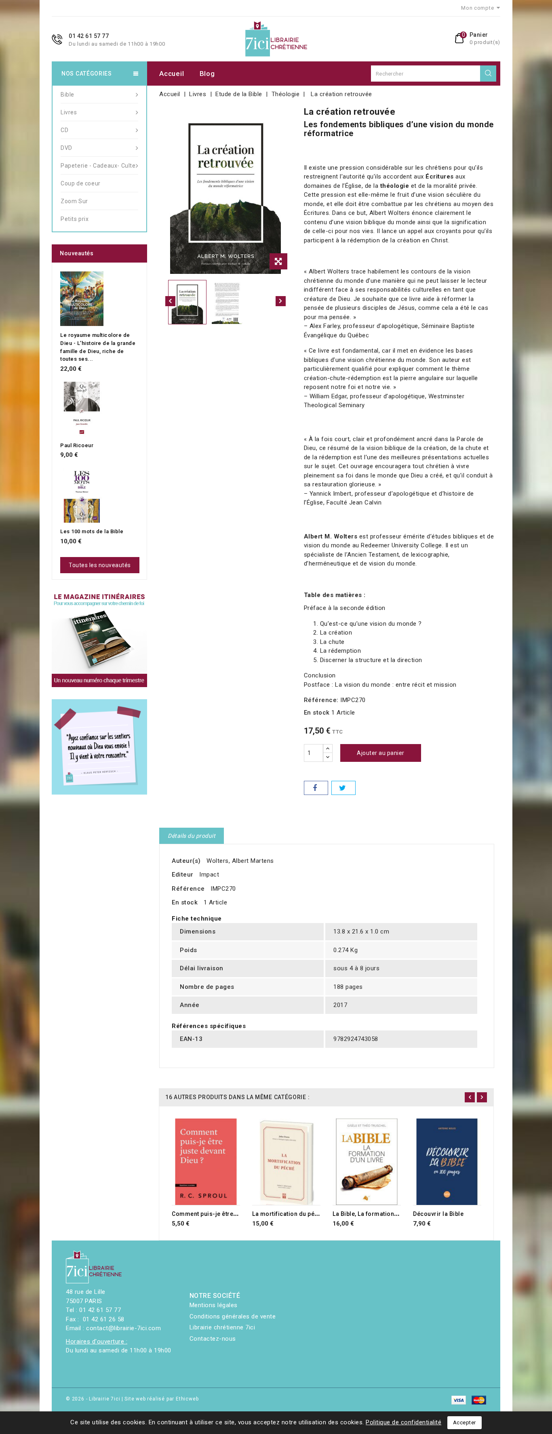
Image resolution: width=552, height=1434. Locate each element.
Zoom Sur (74, 201)
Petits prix (75, 219)
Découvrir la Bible (438, 1214)
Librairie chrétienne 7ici (222, 1327)
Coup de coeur (81, 183)
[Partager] (316, 788)
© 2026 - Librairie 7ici (94, 1399)
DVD (66, 148)
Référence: (321, 700)
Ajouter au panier (381, 753)
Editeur (183, 874)
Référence (188, 888)
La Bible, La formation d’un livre (377, 1214)
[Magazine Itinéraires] (99, 639)
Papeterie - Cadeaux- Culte (98, 165)
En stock (317, 712)
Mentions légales (214, 1305)
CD (64, 130)
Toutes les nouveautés (100, 565)
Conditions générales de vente (233, 1316)
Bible (67, 94)
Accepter (464, 1422)
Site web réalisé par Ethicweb (161, 1399)
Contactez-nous (213, 1338)
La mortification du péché (288, 1214)
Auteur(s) (186, 860)
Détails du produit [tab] (191, 836)
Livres (69, 112)
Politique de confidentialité (403, 1422)
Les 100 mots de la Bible (91, 531)
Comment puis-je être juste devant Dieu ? (230, 1214)
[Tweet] (343, 788)
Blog (207, 73)
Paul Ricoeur (76, 445)
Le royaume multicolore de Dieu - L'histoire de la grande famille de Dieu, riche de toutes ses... (97, 347)
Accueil (171, 73)
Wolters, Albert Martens (240, 860)
